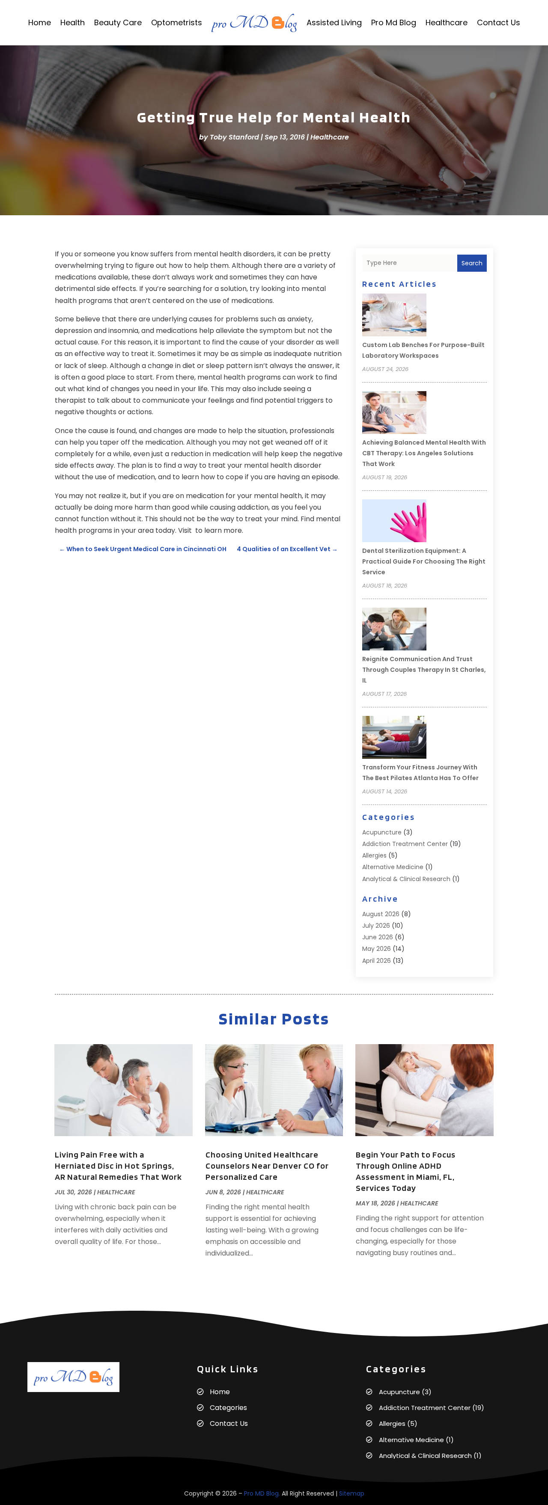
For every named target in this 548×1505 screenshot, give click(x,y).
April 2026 (376, 960)
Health (72, 22)
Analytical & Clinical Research (406, 879)
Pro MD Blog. (262, 1493)
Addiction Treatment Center (405, 844)
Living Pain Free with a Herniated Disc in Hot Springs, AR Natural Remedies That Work (118, 1165)
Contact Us (498, 22)
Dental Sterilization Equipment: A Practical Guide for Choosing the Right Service (423, 561)
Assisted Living (334, 22)
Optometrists (176, 22)
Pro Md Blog (393, 22)
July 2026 (376, 925)
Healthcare (447, 22)
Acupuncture (382, 832)
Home (39, 22)
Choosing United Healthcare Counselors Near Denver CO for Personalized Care (267, 1165)
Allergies (374, 855)
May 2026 (376, 948)
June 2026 (377, 937)
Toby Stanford (234, 137)
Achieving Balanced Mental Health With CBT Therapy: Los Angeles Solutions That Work (424, 453)
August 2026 (380, 914)
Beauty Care (118, 22)
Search (472, 263)
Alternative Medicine (392, 867)
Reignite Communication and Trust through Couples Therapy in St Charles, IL (424, 670)
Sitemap (351, 1493)
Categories (228, 1408)
